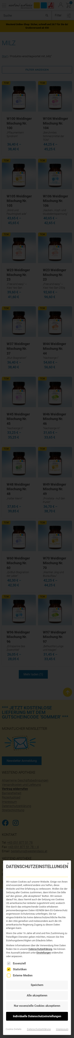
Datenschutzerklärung (40, 949)
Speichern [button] (37, 985)
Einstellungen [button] (43, 952)
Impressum (62, 1029)
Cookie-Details (13, 1029)
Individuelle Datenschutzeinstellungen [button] (37, 1016)
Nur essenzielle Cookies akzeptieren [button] (37, 1005)
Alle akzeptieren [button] (37, 995)
